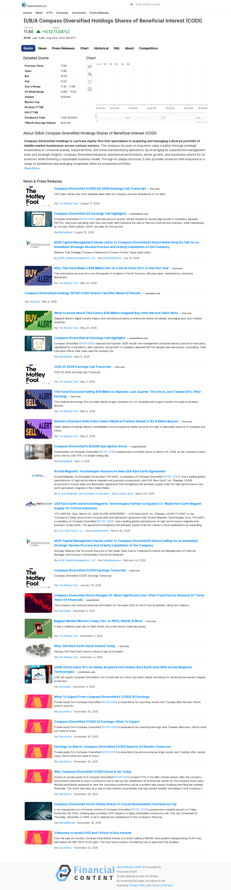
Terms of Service (162, 885)
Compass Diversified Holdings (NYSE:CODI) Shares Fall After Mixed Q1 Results (92, 293)
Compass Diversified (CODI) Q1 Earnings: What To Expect (97, 721)
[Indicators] (90, 67)
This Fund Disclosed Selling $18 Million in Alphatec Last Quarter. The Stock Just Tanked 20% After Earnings (127, 394)
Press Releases (99, 12)
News (39, 12)
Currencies (79, 12)
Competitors (148, 48)
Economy (62, 12)
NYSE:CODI (87, 219)
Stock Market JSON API (131, 867)
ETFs (50, 12)
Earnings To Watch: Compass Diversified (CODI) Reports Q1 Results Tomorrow (112, 746)
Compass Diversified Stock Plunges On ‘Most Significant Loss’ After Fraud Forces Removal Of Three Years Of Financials (129, 597)
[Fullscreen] (90, 82)
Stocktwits (64, 610)
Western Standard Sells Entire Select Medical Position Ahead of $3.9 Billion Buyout (123, 421)
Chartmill (34, 301)
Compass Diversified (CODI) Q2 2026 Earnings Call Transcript (107, 188)
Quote (28, 48)
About (129, 48)
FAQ (116, 48)
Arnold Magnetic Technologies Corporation (84, 493)
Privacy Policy (137, 885)
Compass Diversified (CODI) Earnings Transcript (97, 570)
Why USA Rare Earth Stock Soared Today (91, 646)
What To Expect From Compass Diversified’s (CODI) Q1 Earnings (101, 697)
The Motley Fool (68, 203)
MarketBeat (65, 232)
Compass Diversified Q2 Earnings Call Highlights (101, 213)
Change (55, 27)
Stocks (27, 12)
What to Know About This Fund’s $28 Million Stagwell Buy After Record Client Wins (123, 313)
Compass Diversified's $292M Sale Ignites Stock (100, 446)
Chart (84, 48)
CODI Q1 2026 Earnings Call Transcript (89, 367)
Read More (32, 168)
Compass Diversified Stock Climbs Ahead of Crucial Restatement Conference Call (115, 804)
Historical (101, 48)
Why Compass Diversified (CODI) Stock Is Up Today (92, 771)
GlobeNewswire (111, 258)
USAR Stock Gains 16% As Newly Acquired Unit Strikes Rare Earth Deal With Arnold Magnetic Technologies (123, 669)
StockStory (65, 711)
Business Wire (124, 493)
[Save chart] (90, 89)
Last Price (28, 27)
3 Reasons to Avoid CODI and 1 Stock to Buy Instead (92, 833)
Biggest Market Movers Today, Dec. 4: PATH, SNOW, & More (105, 621)
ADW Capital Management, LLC (77, 258)
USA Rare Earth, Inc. (70, 530)
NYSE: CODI (107, 451)
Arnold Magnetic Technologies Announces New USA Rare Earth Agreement (110, 471)
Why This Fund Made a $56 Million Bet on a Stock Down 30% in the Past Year (118, 268)
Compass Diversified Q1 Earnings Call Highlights (101, 338)
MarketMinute (66, 822)
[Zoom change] (90, 74)
